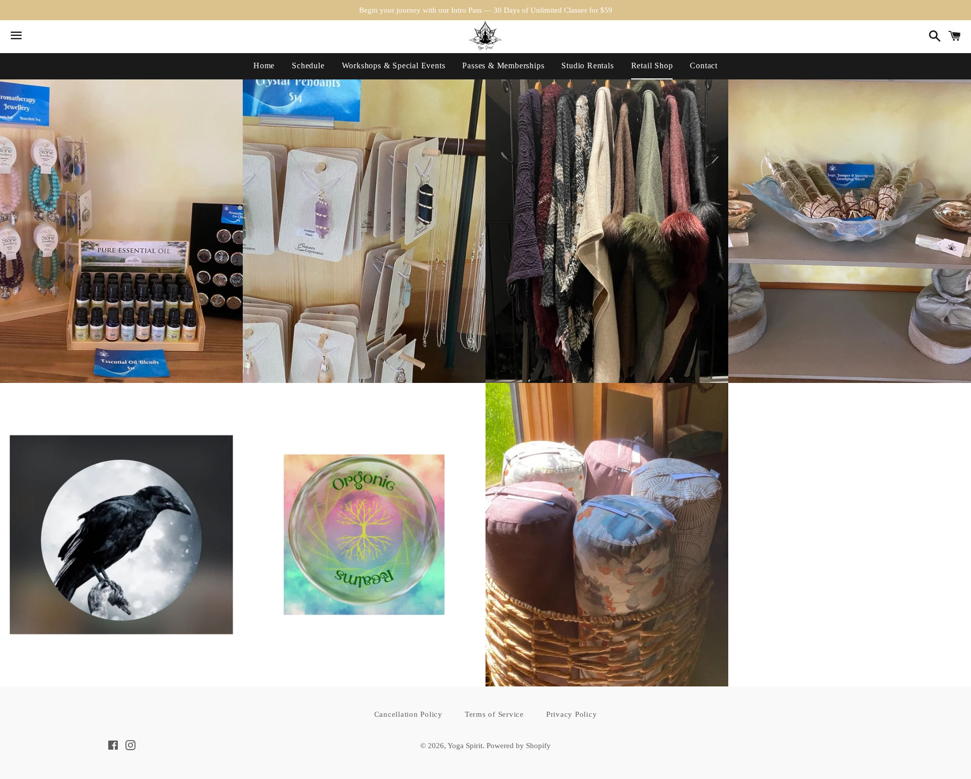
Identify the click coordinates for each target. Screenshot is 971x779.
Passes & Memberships (503, 65)
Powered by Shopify (519, 746)
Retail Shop (652, 65)
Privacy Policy (571, 714)
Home (264, 65)
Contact (704, 65)
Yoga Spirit (465, 746)
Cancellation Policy (408, 714)
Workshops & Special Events (394, 65)
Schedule (308, 65)
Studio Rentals (587, 65)
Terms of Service (494, 714)
